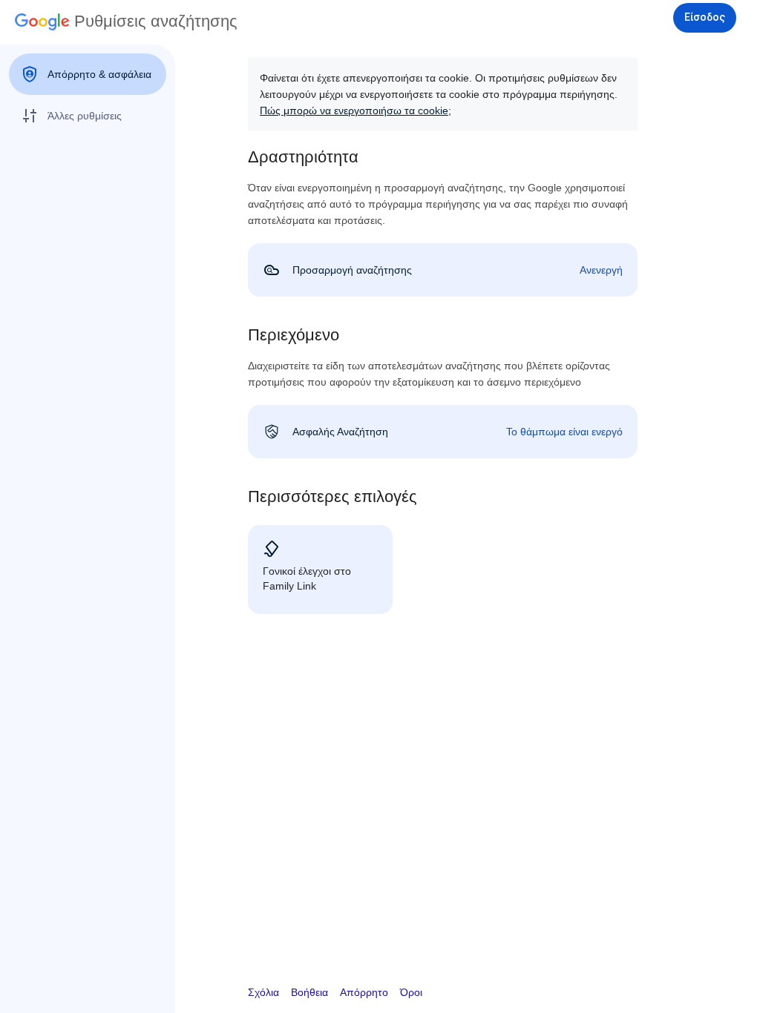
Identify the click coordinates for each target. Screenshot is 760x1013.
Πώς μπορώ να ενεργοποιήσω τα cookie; (355, 110)
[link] (443, 270)
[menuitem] (87, 74)
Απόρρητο (364, 992)
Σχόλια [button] (263, 992)
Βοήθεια (309, 992)
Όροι (411, 992)
